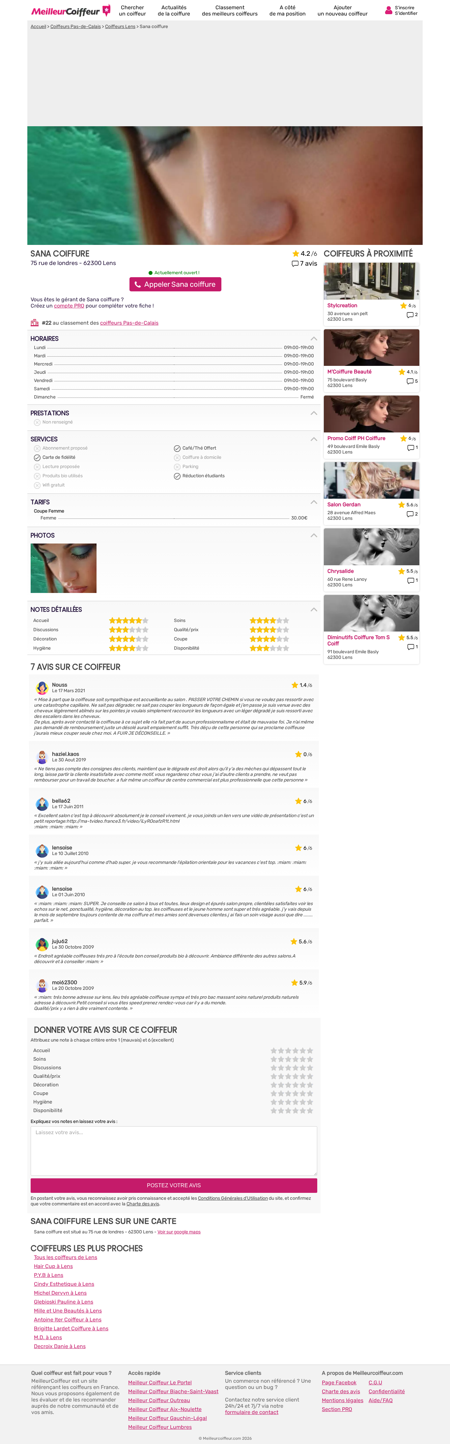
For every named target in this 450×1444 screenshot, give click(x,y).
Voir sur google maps (179, 1232)
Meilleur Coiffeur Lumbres (160, 1427)
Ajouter (343, 10)
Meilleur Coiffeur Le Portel (160, 1382)
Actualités (174, 10)
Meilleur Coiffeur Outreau (159, 1400)
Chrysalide (340, 571)
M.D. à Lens (48, 1337)
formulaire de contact (251, 1412)
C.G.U (375, 1382)
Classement (230, 10)
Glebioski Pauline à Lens (63, 1302)
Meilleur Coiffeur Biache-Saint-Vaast (173, 1391)
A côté (287, 10)
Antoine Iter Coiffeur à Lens (67, 1319)
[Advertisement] (225, 79)
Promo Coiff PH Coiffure (356, 438)
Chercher (132, 10)
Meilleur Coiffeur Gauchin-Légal (167, 1418)
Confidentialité (387, 1391)
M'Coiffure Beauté (349, 371)
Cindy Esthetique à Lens (64, 1284)
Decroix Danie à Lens (60, 1346)
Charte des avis (143, 1204)
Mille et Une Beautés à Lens (68, 1311)
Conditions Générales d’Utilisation (233, 1198)
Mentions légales (342, 1400)
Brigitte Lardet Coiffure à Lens (71, 1328)
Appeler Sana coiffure (179, 284)
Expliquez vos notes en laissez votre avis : (74, 1121)
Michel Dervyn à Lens (60, 1293)
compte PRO (69, 306)
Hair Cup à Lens (53, 1266)
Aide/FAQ (381, 1400)
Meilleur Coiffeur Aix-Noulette (165, 1409)
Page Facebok (339, 1382)
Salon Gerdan (344, 504)
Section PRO (337, 1409)
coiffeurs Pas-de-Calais (129, 323)
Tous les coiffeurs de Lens (65, 1257)
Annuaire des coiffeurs (70, 10)
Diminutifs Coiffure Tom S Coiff (358, 640)
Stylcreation (342, 305)
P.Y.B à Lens (48, 1275)
